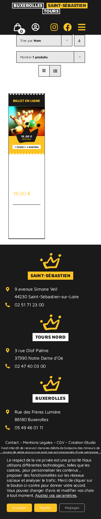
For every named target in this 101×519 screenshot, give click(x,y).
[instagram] (54, 27)
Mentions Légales (37, 442)
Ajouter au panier (22, 221)
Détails (36, 213)
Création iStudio (82, 442)
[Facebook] (67, 27)
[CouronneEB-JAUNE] (50, 255)
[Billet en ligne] (27, 124)
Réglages (72, 508)
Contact (12, 442)
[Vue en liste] (55, 70)
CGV (60, 442)
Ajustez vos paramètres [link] (56, 495)
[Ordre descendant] (79, 40)
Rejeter (45, 508)
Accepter (19, 508)
